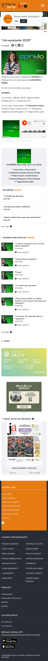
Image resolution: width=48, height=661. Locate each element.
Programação (6, 594)
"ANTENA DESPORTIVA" (34, 558)
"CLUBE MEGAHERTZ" (9, 568)
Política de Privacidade (10, 510)
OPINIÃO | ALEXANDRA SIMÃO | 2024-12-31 (21, 141)
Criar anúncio (6, 626)
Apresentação (6, 494)
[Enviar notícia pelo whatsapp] (22, 46)
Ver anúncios (6, 622)
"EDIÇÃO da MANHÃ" (9, 544)
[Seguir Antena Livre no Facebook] (2, 523)
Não (16, 21)
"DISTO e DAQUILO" (33, 553)
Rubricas (4, 602)
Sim (23, 21)
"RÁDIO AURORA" (8, 553)
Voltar (7, 341)
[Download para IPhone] (24, 646)
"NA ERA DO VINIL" (8, 563)
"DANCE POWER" (32, 549)
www (13, 473)
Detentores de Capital (10, 502)
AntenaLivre (4, 141)
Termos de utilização (9, 514)
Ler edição (36, 473)
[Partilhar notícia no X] (16, 46)
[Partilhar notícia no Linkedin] (19, 46)
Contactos (5, 518)
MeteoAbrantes (39, 372)
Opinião (4, 606)
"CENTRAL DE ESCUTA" (34, 544)
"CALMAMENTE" (7, 573)
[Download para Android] (22, 640)
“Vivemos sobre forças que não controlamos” (22, 218)
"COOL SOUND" (7, 549)
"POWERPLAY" (30, 563)
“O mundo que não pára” (13, 197)
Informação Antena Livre (11, 598)
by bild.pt (5, 657)
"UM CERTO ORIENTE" (34, 573)
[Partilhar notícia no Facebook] (12, 46)
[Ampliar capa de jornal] (24, 444)
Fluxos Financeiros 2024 (10, 506)
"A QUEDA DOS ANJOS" (34, 568)
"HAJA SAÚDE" (7, 578)
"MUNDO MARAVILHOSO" (11, 558)
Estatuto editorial (8, 498)
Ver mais (5, 226)
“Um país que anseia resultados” (16, 208)
